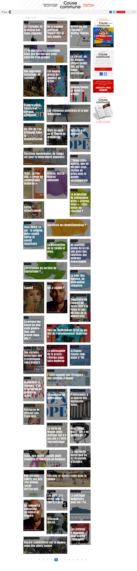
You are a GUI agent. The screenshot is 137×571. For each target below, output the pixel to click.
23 (56, 559)
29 (82, 559)
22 (52, 559)
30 (86, 559)
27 (73, 559)
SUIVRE (103, 69)
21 (47, 559)
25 (64, 559)
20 (43, 559)
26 (69, 559)
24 (60, 559)
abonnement (120, 12)
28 (77, 559)
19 (39, 559)
